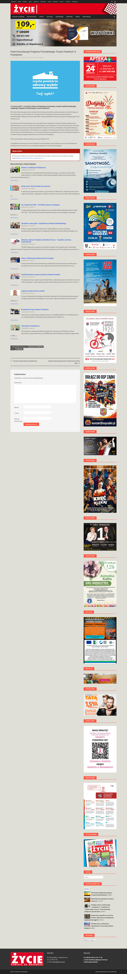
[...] (29, 177)
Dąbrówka (43, 1)
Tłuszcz (62, 1)
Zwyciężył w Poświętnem (30, 326)
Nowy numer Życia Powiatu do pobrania (35, 186)
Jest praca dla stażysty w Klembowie (25, 361)
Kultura (50, 16)
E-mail (16, 413)
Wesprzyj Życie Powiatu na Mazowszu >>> (31, 158)
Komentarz (18, 382)
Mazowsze (87, 16)
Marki (30, 1)
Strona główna (18, 16)
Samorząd (59, 16)
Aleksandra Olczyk (27, 57)
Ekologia (34, 57)
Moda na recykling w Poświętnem (33, 167)
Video (77, 16)
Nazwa (16, 407)
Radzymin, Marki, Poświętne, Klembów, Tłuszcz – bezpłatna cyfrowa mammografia (46, 241)
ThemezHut (24, 972)
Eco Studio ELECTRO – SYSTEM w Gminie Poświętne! (40, 205)
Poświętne (74, 1)
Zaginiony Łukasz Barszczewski (33, 291)
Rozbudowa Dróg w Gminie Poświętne (35, 309)
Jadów (49, 1)
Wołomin (13, 1)
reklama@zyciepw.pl (91, 962)
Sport (41, 16)
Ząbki (19, 1)
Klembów (55, 1)
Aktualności (31, 16)
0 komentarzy (14, 180)
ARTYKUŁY (86, 889)
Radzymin (36, 1)
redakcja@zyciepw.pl (58, 962)
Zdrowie (69, 16)
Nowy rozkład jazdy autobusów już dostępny (37, 258)
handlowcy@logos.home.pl (98, 960)
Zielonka (68, 1)
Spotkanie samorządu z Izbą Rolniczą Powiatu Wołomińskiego (43, 223)
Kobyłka (25, 1)
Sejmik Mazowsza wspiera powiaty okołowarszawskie (40, 274)
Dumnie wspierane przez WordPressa (106, 972)
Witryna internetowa (18, 420)
